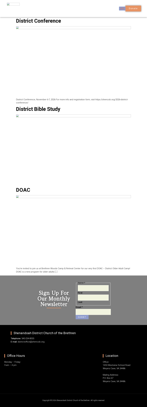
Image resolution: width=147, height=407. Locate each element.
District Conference (38, 21)
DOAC (23, 190)
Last (80, 302)
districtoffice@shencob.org (31, 341)
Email (79, 307)
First (80, 293)
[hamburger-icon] (122, 8)
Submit (82, 317)
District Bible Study (38, 109)
